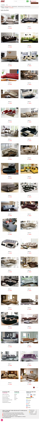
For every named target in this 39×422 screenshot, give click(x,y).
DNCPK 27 (9, 214)
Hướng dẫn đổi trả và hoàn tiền (6, 402)
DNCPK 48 (9, 64)
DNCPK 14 (29, 326)
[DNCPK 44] (32, 73)
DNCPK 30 (29, 176)
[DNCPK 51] (29, 18)
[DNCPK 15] (10, 318)
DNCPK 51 (29, 26)
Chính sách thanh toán (5, 401)
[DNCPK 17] (13, 298)
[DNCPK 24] (32, 223)
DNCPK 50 (9, 45)
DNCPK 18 (29, 289)
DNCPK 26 (29, 214)
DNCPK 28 (29, 195)
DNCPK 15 (9, 326)
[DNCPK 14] (29, 318)
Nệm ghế (2, 6)
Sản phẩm (6, 7)
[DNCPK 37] (29, 112)
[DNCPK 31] (10, 168)
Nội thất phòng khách (8, 6)
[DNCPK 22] (29, 243)
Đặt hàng (9, 16)
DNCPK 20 (29, 270)
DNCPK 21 (9, 270)
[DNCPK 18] (29, 281)
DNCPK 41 (29, 101)
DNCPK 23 (9, 251)
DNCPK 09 (9, 382)
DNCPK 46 (29, 64)
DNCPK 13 (9, 345)
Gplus (28, 403)
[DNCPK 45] (13, 73)
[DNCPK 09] (10, 374)
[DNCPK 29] (10, 187)
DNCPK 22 (29, 251)
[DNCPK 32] (32, 148)
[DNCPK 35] (10, 131)
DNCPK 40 (9, 120)
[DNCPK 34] (29, 131)
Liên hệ (15, 399)
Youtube (29, 407)
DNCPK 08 (29, 382)
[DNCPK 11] (13, 354)
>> (37, 387)
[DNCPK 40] (10, 112)
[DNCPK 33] (13, 148)
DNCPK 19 (9, 289)
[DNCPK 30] (29, 168)
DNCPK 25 (9, 232)
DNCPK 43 (9, 101)
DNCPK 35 (9, 139)
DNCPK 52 (9, 26)
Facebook (29, 400)
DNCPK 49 (29, 45)
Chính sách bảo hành (5, 397)
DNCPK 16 (29, 307)
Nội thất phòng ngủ (21, 6)
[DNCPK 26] (29, 206)
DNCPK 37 (29, 120)
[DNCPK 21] (10, 262)
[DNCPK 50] (10, 37)
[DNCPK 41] (29, 93)
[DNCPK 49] (29, 37)
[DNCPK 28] (29, 187)
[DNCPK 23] (10, 243)
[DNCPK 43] (10, 93)
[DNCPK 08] (29, 374)
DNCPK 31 (9, 176)
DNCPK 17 (9, 307)
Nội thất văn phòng (27, 6)
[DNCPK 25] (13, 223)
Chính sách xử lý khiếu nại (5, 398)
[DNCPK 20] (29, 262)
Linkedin (29, 405)
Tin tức (15, 395)
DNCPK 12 (29, 345)
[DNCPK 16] (32, 298)
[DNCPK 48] (10, 56)
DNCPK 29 (9, 195)
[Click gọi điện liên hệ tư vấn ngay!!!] (2, 420)
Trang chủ (2, 7)
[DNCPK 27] (10, 206)
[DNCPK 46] (29, 56)
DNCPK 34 (29, 139)
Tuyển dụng (15, 398)
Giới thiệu (15, 394)
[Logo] (3, 1)
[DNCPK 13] (10, 337)
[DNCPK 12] (29, 337)
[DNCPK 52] (10, 18)
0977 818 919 (7, 394)
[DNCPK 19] (10, 281)
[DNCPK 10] (32, 354)
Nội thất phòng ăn (14, 6)
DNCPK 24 (29, 232)
